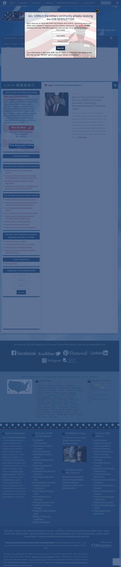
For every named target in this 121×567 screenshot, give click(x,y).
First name (60, 30)
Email (60, 41)
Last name (60, 35)
